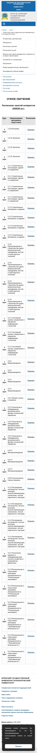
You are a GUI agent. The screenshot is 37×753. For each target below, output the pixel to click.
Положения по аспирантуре (12, 59)
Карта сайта (6, 694)
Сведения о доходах (9, 691)
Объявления (7, 63)
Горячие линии (7, 716)
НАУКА (18, 10)
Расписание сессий (9, 50)
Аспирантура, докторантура (12, 38)
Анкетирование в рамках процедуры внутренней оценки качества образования (17, 711)
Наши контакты (7, 707)
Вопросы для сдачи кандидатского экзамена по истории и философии (19, 55)
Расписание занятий (10, 46)
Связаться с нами (8, 701)
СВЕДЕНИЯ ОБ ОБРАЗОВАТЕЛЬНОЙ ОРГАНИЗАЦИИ (18, 3)
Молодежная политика (11, 85)
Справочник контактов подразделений (16, 688)
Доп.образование (9, 79)
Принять (18, 746)
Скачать (31, 130)
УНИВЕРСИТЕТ (18, 7)
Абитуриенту (7, 42)
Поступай (6, 88)
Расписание (7, 77)
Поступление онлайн (10, 91)
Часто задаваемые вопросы (12, 698)
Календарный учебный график (13, 71)
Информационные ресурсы (12, 82)
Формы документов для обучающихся (16, 67)
